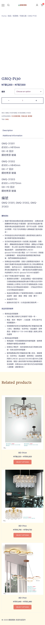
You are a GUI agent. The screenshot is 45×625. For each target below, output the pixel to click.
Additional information (12, 135)
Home (4, 16)
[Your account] (37, 5)
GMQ (7, 119)
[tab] (22, 130)
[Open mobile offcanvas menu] (3, 5)
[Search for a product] (8, 5)
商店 (9, 16)
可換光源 (23, 16)
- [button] (8, 100)
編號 (3, 92)
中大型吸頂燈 (15, 116)
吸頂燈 (15, 16)
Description (8, 130)
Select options (22, 462)
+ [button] (36, 100)
